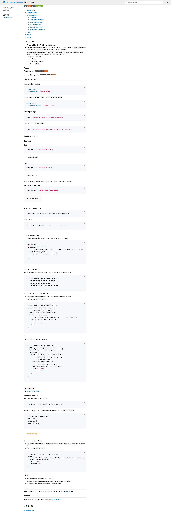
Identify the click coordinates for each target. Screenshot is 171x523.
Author (29, 37)
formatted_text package (15, 2)
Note (28, 32)
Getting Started (32, 13)
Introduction (31, 10)
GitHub (67, 491)
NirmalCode (57, 499)
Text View (33, 17)
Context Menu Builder (36, 22)
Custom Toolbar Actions (37, 30)
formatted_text (29, 511)
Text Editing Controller (37, 20)
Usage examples (32, 15)
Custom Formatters (36, 27)
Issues (29, 35)
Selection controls (35, 25)
